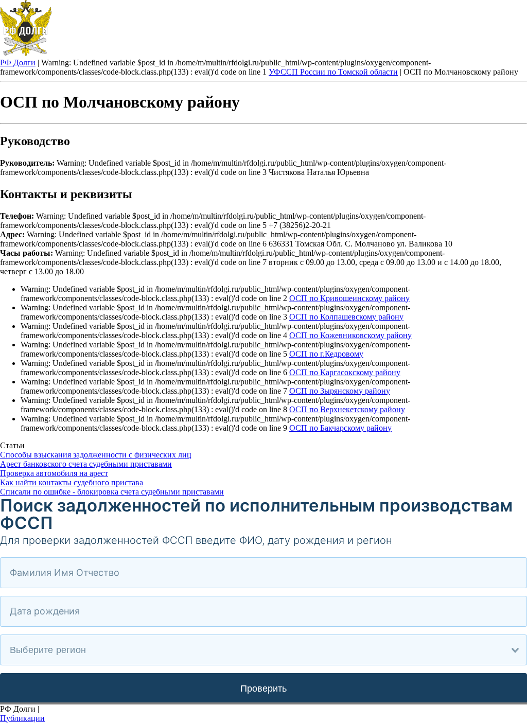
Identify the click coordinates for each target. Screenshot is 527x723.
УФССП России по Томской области (333, 71)
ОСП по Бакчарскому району (340, 428)
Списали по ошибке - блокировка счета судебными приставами (112, 491)
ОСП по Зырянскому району (339, 390)
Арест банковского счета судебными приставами (86, 464)
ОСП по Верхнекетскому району (347, 409)
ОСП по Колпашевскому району (346, 316)
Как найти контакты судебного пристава (71, 482)
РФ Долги (18, 62)
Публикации (22, 718)
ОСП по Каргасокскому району (344, 372)
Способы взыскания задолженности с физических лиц (95, 454)
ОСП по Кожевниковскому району (350, 335)
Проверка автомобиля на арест (54, 473)
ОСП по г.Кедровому (326, 353)
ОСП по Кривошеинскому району (349, 298)
